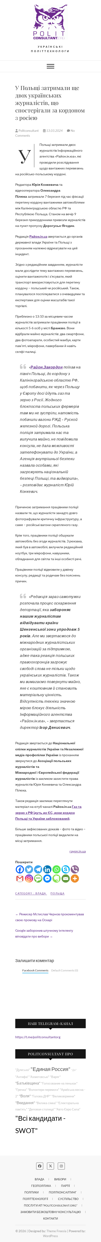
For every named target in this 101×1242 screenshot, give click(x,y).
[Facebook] (20, 869)
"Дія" (74, 1069)
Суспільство (68, 1199)
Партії (65, 1186)
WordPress (50, 1236)
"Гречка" (21, 1090)
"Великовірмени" (63, 1096)
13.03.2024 (54, 130)
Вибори (60, 1179)
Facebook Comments (35, 970)
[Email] (66, 878)
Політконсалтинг (63, 1192)
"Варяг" (55, 1077)
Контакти (50, 1218)
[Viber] (75, 869)
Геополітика (41, 1186)
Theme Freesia (56, 1231)
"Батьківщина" (27, 1083)
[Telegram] (38, 869)
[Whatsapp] (56, 869)
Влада (40, 893)
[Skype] (66, 869)
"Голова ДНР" (41, 1096)
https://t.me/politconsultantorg (37, 1037)
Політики (31, 1192)
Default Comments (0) (64, 970)
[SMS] (38, 878)
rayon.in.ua (78, 851)
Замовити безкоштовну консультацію (50, 1212)
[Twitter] (29, 869)
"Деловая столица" (41, 1109)
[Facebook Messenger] (47, 878)
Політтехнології (35, 1199)
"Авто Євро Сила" (67, 1109)
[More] (75, 878)
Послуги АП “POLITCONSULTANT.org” (50, 1205)
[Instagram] (29, 878)
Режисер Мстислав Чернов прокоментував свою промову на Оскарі (49, 917)
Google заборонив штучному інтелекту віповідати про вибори (44, 933)
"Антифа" (22, 1077)
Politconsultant (28, 130)
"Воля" (25, 1096)
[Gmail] (20, 878)
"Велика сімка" (46, 1103)
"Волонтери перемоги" (43, 1090)
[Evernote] (56, 878)
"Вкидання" (25, 1102)
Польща (57, 893)
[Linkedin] (47, 869)
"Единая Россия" (50, 1069)
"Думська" (22, 1070)
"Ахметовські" (39, 1077)
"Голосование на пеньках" (59, 1083)
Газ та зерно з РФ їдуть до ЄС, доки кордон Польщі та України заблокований (48, 812)
